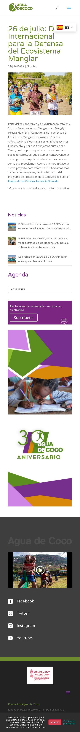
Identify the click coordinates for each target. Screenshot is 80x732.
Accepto (54, 722)
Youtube (24, 638)
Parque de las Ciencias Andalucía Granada (33, 181)
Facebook (25, 601)
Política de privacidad (69, 722)
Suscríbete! (23, 317)
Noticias (32, 66)
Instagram (26, 626)
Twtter (23, 613)
